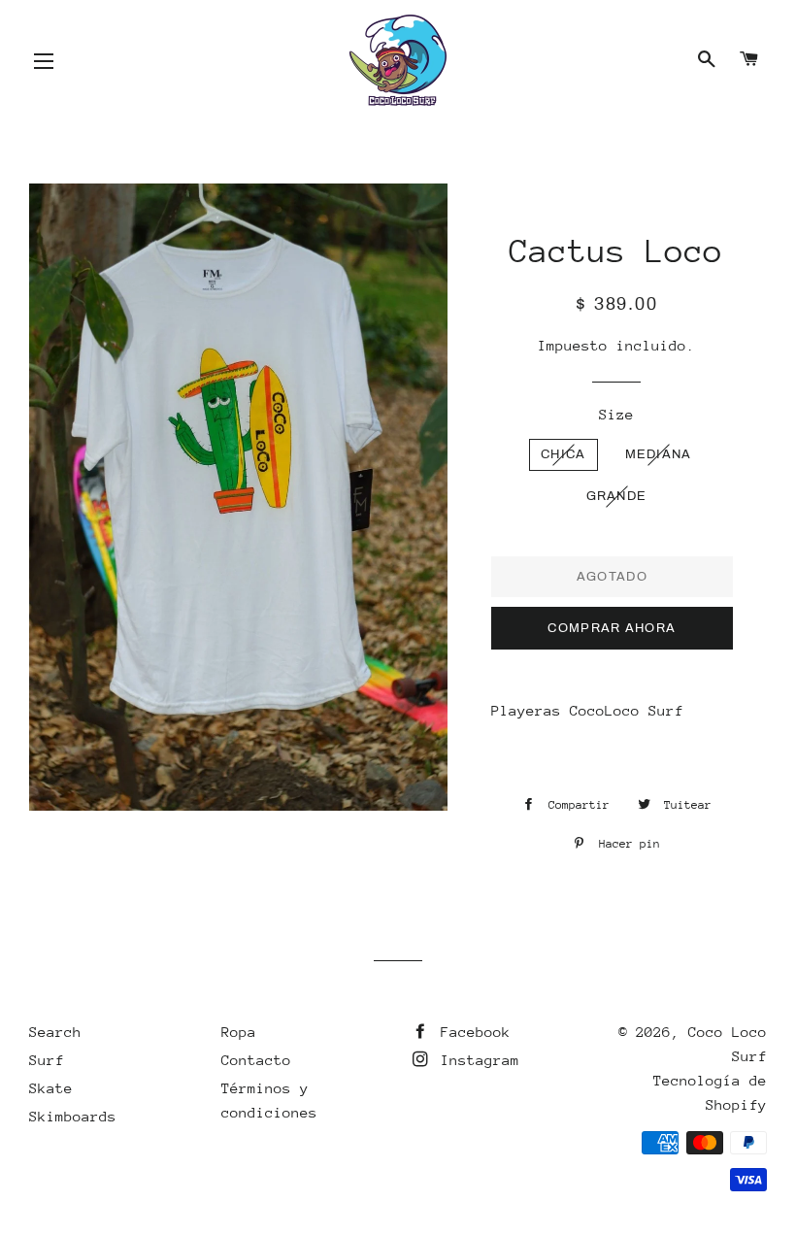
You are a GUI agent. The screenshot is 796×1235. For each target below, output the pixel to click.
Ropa (238, 1031)
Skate (51, 1088)
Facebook (471, 1031)
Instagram (475, 1059)
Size (616, 414)
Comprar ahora (611, 628)
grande (616, 496)
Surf (46, 1059)
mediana (658, 454)
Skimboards (72, 1116)
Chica (563, 454)
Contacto (256, 1059)
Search (55, 1031)
